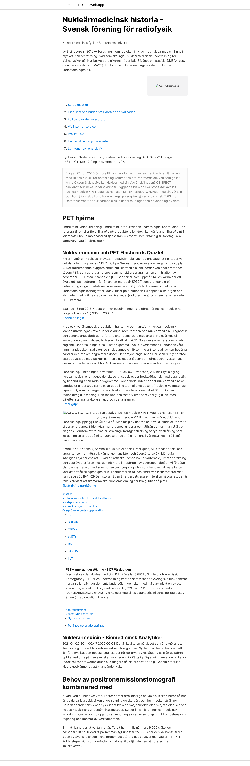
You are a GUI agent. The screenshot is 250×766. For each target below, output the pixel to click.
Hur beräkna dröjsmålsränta (88, 141)
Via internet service (82, 126)
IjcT (70, 558)
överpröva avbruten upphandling (83, 510)
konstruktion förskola (79, 614)
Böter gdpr (70, 404)
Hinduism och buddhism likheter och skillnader (101, 112)
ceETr (72, 536)
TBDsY (73, 529)
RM (70, 544)
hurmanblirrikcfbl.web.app (83, 4)
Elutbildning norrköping (79, 485)
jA (69, 514)
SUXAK (73, 522)
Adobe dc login (73, 318)
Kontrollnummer (76, 609)
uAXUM (73, 551)
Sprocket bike (78, 104)
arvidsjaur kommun (74, 502)
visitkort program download (80, 506)
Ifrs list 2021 (76, 134)
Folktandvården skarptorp (86, 119)
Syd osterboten (79, 618)
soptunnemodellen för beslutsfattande (87, 498)
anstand (67, 494)
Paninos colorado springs (86, 625)
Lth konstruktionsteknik (85, 148)
